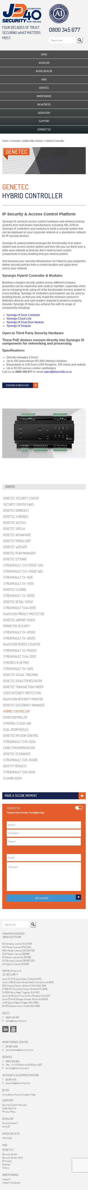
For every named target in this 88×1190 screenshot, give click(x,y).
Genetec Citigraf (15, 559)
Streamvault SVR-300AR (20, 760)
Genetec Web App (15, 547)
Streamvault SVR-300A (19, 742)
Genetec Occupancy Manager (23, 705)
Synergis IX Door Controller (23, 315)
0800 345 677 (64, 29)
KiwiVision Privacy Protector (23, 614)
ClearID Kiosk (12, 778)
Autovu (5, 1167)
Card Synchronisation (19, 748)
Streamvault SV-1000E (19, 596)
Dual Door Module (16, 729)
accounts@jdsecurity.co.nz (18, 1083)
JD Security (21, 13)
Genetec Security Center (21, 498)
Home (44, 54)
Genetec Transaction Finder (23, 687)
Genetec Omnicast (16, 510)
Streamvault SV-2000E (19, 632)
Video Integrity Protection (22, 693)
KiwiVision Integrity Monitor (23, 699)
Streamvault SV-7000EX (20, 650)
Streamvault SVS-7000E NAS (23, 571)
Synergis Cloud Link (19, 318)
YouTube (13, 1029)
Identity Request (15, 766)
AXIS (44, 79)
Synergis (6, 1164)
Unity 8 (5, 1126)
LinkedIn (5, 1029)
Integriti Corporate (11, 1182)
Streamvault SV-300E (18, 583)
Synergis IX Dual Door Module (25, 322)
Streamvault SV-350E (18, 669)
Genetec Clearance (17, 754)
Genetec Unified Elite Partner (27, 140)
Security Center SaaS (18, 504)
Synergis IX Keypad (19, 325)
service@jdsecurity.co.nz (17, 1068)
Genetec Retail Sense (18, 602)
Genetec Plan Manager (19, 553)
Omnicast (7, 1161)
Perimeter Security (16, 626)
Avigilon (44, 62)
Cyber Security (9, 1108)
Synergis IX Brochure (17, 385)
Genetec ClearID (14, 590)
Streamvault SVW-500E (19, 608)
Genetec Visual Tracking (20, 675)
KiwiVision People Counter (21, 644)
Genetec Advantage (17, 535)
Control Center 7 (10, 1123)
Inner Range (44, 96)
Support (44, 121)
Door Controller (15, 717)
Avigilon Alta (44, 71)
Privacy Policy (9, 1111)
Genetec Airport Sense (19, 620)
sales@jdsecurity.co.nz (58, 371)
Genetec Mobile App (16, 541)
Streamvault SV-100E (18, 577)
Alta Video (7, 1138)
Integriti (6, 1179)
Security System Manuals (14, 1104)
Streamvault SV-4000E (19, 638)
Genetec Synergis (15, 516)
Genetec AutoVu (14, 523)
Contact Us (44, 129)
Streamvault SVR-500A (19, 772)
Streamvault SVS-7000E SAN (23, 565)
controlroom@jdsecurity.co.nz (19, 1049)
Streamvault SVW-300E (19, 656)
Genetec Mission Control (21, 736)
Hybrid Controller (16, 711)
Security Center (10, 1154)
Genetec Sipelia (14, 529)
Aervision (44, 112)
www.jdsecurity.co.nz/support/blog (18, 1094)
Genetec (44, 87)
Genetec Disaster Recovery (22, 681)
